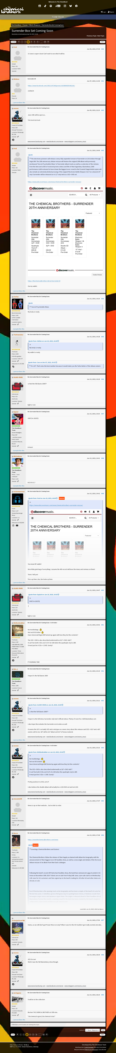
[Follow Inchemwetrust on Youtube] (17, 525)
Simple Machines (27, 1046)
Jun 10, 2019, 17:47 (95, 801)
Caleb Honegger (88, 1047)
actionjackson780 (18, 921)
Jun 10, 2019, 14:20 (95, 299)
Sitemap (35, 1046)
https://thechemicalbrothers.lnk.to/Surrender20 (44, 281)
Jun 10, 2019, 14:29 (95, 379)
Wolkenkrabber (19, 623)
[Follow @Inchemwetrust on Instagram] (13, 525)
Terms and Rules (17, 1045)
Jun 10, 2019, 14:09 (95, 150)
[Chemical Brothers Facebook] (76, 6)
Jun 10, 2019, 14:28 (95, 337)
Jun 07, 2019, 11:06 (95, 81)
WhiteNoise (18, 456)
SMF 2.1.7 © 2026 (15, 1046)
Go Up (12, 1034)
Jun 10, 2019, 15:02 (95, 625)
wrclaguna (17, 993)
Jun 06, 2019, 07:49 (95, 49)
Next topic (100, 36)
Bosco (16, 833)
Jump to (82, 1030)
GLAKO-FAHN (18, 377)
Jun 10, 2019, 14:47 (95, 590)
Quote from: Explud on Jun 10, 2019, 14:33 (42, 595)
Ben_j (16, 669)
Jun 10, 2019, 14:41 (95, 458)
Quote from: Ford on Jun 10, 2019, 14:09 (42, 498)
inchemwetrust (19, 492)
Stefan (16, 297)
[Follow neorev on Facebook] (13, 140)
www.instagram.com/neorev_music (75, 141)
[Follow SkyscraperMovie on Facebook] (13, 660)
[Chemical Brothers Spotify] (51, 6)
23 (45, 42)
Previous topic (92, 36)
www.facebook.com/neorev (54, 141)
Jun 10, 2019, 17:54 (95, 920)
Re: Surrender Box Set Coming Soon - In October (42, 622)
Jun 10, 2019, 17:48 (95, 835)
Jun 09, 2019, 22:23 (95, 110)
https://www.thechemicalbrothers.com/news (43, 840)
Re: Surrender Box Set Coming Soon (39, 47)
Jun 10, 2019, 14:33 (95, 414)
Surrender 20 (32, 79)
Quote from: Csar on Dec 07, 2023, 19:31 (41, 362)
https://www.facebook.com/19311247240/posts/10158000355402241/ (51, 86)
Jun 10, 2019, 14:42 (95, 493)
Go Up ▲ (26, 1045)
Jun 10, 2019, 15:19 (95, 671)
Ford (15, 47)
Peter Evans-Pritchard (91, 1049)
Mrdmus (16, 79)
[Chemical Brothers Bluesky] (70, 6)
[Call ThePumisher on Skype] (13, 367)
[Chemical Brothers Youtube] (40, 6)
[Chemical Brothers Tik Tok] (45, 6)
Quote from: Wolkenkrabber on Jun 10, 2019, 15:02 (45, 752)
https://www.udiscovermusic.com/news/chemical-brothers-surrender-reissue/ (54, 182)
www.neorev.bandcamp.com (36, 141)
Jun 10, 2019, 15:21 (95, 701)
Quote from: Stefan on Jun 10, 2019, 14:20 (42, 341)
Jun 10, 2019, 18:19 (95, 955)
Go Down (13, 42)
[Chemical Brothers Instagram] (65, 6)
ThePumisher (18, 335)
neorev (16, 108)
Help (11, 1045)
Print (102, 42)
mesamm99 (18, 799)
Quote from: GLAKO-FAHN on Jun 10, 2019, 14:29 (44, 705)
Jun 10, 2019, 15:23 (95, 748)
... (41, 42)
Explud (16, 412)
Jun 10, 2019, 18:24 (95, 995)
